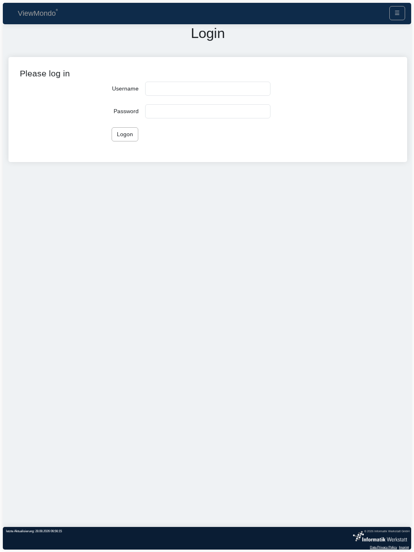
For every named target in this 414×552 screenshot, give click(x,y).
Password (126, 111)
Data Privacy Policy (383, 547)
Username (125, 88)
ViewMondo (37, 13)
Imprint (404, 547)
